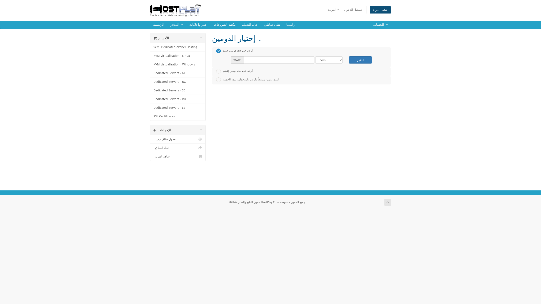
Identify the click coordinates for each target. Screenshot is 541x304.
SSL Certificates (164, 116)
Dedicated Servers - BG (169, 82)
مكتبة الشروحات (225, 25)
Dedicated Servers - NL (169, 73)
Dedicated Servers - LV (169, 108)
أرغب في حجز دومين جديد (238, 51)
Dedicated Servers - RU (169, 99)
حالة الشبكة (250, 25)
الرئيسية (158, 25)
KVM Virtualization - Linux (171, 56)
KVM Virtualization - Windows (174, 64)
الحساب (379, 25)
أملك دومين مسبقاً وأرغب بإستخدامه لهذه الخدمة (251, 79)
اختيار (360, 60)
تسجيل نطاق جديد (165, 139)
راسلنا (290, 25)
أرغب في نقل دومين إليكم (238, 71)
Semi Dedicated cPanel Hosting (175, 47)
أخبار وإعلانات (198, 25)
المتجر (176, 25)
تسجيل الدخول (353, 10)
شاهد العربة (380, 10)
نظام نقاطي (272, 25)
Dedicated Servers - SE (169, 90)
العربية (332, 10)
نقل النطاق (161, 148)
